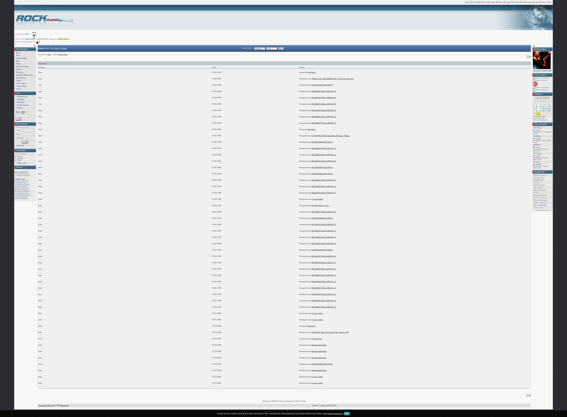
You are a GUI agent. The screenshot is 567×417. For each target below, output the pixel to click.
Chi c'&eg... (537, 127)
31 (538, 113)
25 (541, 111)
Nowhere (536, 162)
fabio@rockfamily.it (21, 188)
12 (543, 107)
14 (548, 107)
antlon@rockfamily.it (22, 181)
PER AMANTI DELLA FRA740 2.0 (323, 91)
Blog (479, 2)
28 (548, 111)
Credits (537, 2)
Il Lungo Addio (317, 199)
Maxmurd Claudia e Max (542, 71)
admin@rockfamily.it (22, 173)
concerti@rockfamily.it (22, 175)
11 (541, 107)
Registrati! (20, 145)
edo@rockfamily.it (21, 186)
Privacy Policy (546, 2)
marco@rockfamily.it (22, 193)
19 (543, 109)
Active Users (63, 54)
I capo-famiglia (21, 58)
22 (550, 109)
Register (64, 48)
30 (534, 113)
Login (57, 48)
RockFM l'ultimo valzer (24, 75)
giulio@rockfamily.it (22, 189)
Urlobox (493, 2)
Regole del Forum (22, 66)
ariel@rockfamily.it (21, 182)
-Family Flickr (21, 86)
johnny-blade (30, 39)
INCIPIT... (537, 136)
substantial (542, 205)
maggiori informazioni (335, 414)
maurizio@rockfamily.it (23, 195)
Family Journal (510, 2)
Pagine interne (22, 97)
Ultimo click (22, 163)
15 (550, 107)
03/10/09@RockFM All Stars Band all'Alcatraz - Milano (330, 136)
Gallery (521, 2)
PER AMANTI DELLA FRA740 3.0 (323, 104)
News (474, 2)
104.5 (28, 34)
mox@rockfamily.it (21, 198)
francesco (28, 41)
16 (534, 109)
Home (468, 2)
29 (550, 111)
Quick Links (247, 48)
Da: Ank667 (537, 164)
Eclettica (500, 2)
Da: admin (536, 139)
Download (529, 2)
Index (49, 54)
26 (543, 111)
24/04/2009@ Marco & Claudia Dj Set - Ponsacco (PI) (330, 332)
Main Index (312, 72)
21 (548, 109)
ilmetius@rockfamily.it (22, 191)
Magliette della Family (319, 345)
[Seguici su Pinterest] (540, 90)
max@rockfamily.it (21, 197)
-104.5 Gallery (21, 83)
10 (537, 107)
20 (545, 109)
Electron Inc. (64, 405)
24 (537, 111)
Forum (485, 2)
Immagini (20, 99)
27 (545, 111)
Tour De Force (21, 78)
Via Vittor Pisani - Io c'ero (320, 205)
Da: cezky (536, 130)
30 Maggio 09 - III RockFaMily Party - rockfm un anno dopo (332, 79)
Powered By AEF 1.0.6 (46, 405)
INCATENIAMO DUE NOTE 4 (322, 85)
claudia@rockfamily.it (22, 184)
